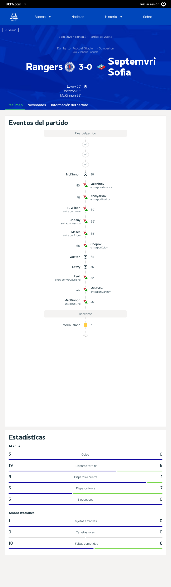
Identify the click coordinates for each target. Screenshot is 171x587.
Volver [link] (12, 30)
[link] (78, 17)
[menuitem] (48, 17)
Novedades (37, 105)
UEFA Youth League (14, 17)
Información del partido (69, 105)
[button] (43, 17)
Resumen (15, 105)
